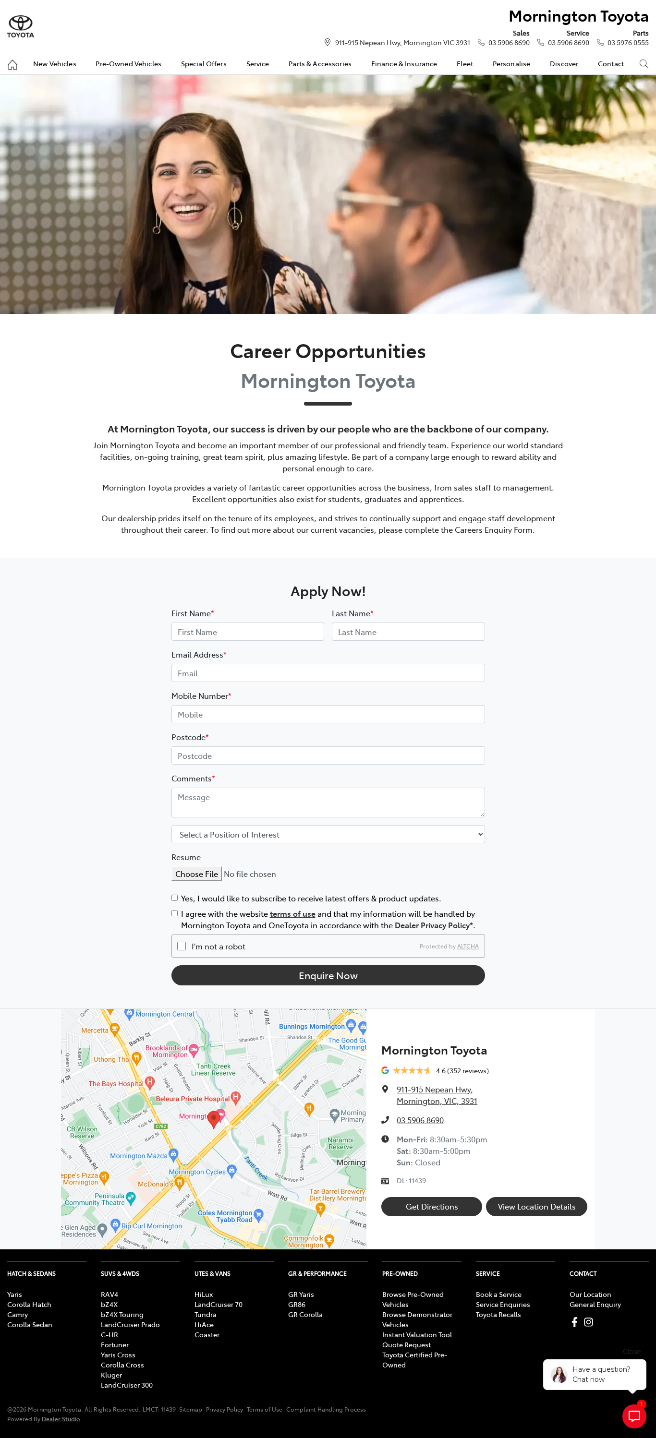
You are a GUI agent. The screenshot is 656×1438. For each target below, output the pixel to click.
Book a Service (499, 1294)
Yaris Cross (118, 1354)
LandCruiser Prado (130, 1324)
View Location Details (537, 1206)
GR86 (296, 1304)
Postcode (190, 736)
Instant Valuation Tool (417, 1334)
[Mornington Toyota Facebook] (576, 1322)
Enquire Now (328, 975)
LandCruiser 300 (127, 1385)
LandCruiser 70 (218, 1304)
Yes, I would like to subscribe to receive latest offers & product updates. (311, 898)
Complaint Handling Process (326, 1409)
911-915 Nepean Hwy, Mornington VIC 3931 (402, 42)
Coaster (206, 1334)
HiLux (203, 1294)
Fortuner (115, 1344)
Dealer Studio (61, 1418)
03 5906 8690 (509, 42)
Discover (564, 63)
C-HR (109, 1334)
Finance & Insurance (404, 63)
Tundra (205, 1314)
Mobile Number (201, 695)
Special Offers (204, 63)
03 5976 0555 (628, 42)
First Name (192, 613)
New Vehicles (54, 63)
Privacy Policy (224, 1409)
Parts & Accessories (320, 63)
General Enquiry (595, 1304)
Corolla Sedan (29, 1324)
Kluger (111, 1374)
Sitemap (190, 1409)
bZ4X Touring (122, 1314)
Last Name (353, 613)
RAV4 (109, 1294)
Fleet (465, 63)
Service (257, 63)
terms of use (293, 913)
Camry (17, 1314)
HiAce (204, 1324)
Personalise (512, 63)
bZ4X (109, 1304)
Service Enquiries (503, 1304)
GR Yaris (301, 1294)
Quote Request (406, 1344)
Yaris (14, 1294)
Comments (193, 778)
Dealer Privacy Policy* (434, 925)
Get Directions (432, 1206)
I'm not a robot (218, 946)
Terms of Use (264, 1409)
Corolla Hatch (29, 1304)
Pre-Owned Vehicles (128, 63)
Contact (611, 63)
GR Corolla (305, 1314)
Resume (186, 856)
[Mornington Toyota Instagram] (590, 1322)
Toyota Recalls (498, 1314)
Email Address (199, 654)
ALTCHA (468, 946)
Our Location (590, 1294)
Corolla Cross (122, 1364)
